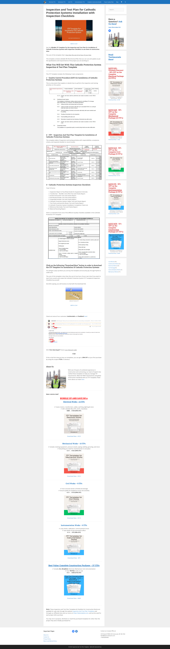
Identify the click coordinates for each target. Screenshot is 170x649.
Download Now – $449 (74, 598)
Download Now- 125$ (114, 139)
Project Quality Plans (109, 2)
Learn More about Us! (114, 27)
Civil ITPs (70, 2)
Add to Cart (73, 44)
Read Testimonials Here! (114, 57)
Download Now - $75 (113, 213)
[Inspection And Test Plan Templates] (45, 2)
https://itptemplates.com (80, 613)
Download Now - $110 (114, 175)
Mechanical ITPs (61, 2)
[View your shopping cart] (121, 2)
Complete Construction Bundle (94, 2)
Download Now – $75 (74, 558)
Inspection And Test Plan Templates (83, 611)
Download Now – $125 (74, 436)
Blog (117, 2)
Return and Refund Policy (50, 641)
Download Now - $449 (114, 253)
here (85, 316)
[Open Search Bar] (125, 2)
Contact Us (46, 637)
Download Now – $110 (74, 518)
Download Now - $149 (114, 100)
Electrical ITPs (52, 2)
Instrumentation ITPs (80, 2)
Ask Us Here (115, 22)
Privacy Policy (47, 639)
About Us (45, 635)
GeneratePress (97, 647)
